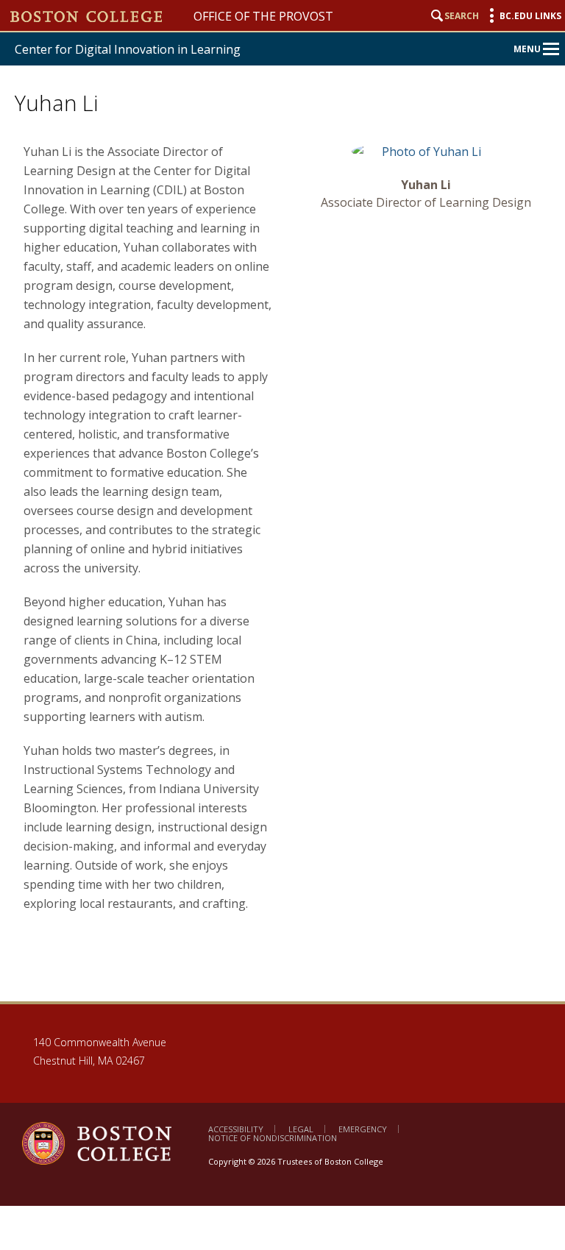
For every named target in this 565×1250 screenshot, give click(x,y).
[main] (287, 560)
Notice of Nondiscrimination (272, 1137)
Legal (300, 1128)
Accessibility (235, 1128)
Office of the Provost (263, 16)
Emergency (362, 1128)
